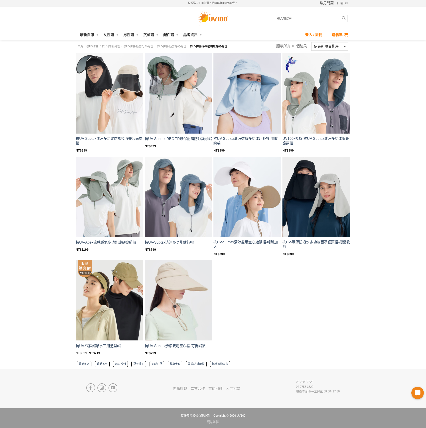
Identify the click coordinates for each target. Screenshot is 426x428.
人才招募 (233, 388)
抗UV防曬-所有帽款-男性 (171, 46)
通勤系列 (102, 364)
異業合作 (198, 388)
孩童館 (148, 35)
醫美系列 (84, 364)
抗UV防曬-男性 (111, 46)
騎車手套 (175, 364)
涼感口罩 (157, 364)
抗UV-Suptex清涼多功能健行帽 (169, 242)
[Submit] (343, 18)
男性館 (128, 35)
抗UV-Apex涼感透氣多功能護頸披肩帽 (106, 242)
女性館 (108, 35)
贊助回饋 (215, 388)
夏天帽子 (138, 364)
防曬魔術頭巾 (220, 364)
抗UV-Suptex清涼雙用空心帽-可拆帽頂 (175, 346)
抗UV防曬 (92, 46)
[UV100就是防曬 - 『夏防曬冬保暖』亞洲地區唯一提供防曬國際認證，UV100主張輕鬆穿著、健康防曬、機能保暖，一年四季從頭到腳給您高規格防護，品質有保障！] (213, 18)
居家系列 (120, 364)
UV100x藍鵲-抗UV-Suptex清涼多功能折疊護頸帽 (315, 141)
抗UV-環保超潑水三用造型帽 (98, 346)
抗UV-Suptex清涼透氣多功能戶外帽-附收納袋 (245, 141)
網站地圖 (213, 422)
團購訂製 (180, 388)
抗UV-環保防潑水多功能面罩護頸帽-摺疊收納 (316, 244)
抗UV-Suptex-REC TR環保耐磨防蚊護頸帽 (178, 139)
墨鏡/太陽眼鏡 (196, 364)
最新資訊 (87, 35)
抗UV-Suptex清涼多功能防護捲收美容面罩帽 (109, 141)
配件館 (168, 35)
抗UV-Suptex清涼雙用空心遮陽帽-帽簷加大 (245, 244)
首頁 (80, 46)
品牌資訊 (190, 35)
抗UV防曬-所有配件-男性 (138, 46)
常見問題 (327, 3)
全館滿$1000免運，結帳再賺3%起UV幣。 (213, 3)
